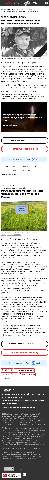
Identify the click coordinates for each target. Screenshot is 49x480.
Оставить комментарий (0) (24, 149)
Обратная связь (9, 404)
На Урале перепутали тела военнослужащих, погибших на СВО (22, 117)
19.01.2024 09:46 (7, 9)
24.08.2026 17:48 (7, 186)
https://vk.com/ (40, 59)
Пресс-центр (38, 394)
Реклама (6, 394)
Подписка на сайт (21, 394)
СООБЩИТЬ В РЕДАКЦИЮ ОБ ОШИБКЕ (19, 407)
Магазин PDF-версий (12, 398)
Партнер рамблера (21, 469)
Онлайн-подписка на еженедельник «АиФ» (23, 401)
